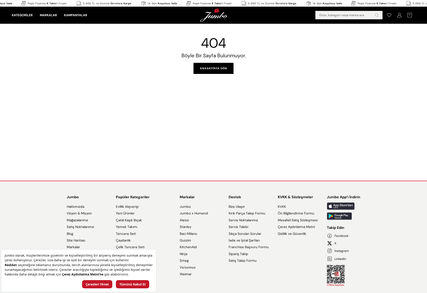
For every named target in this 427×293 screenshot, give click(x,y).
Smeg (184, 260)
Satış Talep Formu (243, 260)
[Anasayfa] (213, 15)
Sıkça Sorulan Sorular (245, 234)
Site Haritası (76, 240)
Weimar (186, 274)
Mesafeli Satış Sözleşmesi (298, 220)
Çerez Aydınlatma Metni (296, 227)
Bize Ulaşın (237, 206)
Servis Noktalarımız (243, 220)
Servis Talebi (238, 227)
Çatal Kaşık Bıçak (129, 220)
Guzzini (185, 240)
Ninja (183, 254)
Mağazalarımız (77, 220)
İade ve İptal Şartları (244, 240)
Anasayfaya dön (213, 68)
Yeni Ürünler (125, 213)
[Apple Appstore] (343, 206)
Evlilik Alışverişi (127, 206)
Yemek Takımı (126, 227)
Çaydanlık (123, 240)
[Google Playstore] (343, 216)
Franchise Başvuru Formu (249, 247)
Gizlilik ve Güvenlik (292, 234)
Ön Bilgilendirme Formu (296, 213)
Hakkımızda (75, 206)
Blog (70, 234)
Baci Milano (188, 234)
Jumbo (73, 197)
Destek (235, 197)
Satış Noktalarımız (80, 227)
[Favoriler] (389, 15)
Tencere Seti (126, 234)
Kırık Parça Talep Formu (247, 213)
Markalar (73, 247)
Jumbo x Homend (194, 213)
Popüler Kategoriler (133, 197)
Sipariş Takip (238, 254)
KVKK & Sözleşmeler (295, 197)
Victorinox (188, 267)
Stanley (185, 227)
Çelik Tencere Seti (130, 247)
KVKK (282, 206)
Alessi (184, 220)
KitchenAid (188, 247)
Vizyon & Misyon (79, 213)
